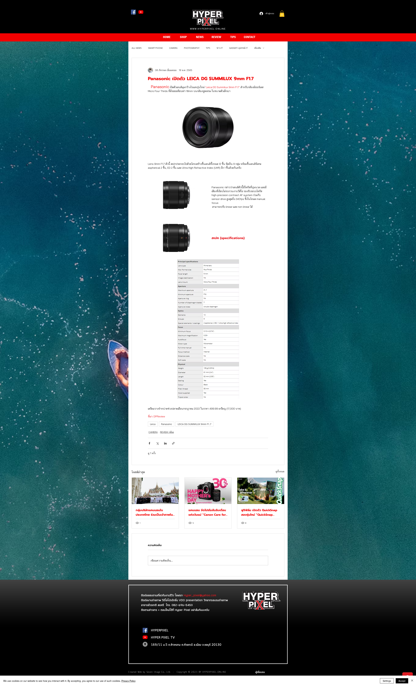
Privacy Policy (128, 680)
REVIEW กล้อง (167, 432)
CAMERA (173, 48)
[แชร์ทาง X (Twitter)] (157, 443)
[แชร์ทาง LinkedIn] (165, 443)
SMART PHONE (155, 48)
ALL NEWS (137, 48)
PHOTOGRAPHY (191, 48)
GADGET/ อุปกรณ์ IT (238, 48)
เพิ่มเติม (257, 48)
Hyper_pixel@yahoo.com (200, 595)
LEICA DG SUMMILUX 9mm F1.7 (194, 424)
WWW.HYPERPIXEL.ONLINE (208, 29)
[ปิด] (412, 680)
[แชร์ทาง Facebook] (149, 443)
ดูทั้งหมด (280, 471)
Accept (401, 680)
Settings (387, 680)
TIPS (208, 48)
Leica (153, 424)
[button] (282, 14)
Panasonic (166, 424)
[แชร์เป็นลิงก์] (173, 443)
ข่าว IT (220, 48)
